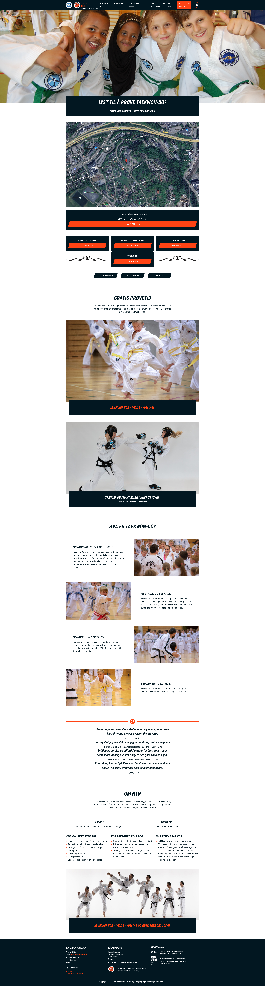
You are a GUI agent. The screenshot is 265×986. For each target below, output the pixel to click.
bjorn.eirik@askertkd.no (79, 954)
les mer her (87, 246)
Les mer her (132, 261)
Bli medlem (182, 5)
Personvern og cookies (74, 973)
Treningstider (118, 5)
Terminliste (104, 5)
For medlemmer (155, 5)
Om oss (169, 5)
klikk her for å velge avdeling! (132, 407)
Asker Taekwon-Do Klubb (88, 5)
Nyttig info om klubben (134, 5)
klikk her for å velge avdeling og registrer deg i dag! (132, 925)
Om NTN (159, 276)
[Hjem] (69, 5)
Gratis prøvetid (105, 276)
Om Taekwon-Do (132, 276)
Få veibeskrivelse (132, 224)
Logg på (196, 5)
